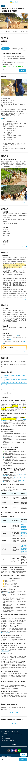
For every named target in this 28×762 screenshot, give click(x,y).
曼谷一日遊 (22, 477)
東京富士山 (23, 524)
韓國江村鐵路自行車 (24, 549)
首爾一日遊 (15, 477)
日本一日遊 (15, 474)
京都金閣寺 (24, 534)
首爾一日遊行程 (5, 632)
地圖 (18, 336)
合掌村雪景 (23, 545)
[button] (23, 755)
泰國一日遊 (5, 476)
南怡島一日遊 (5, 593)
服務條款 (3, 756)
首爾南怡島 (23, 526)
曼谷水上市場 (24, 529)
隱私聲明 (9, 756)
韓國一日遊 (22, 474)
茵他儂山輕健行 (24, 552)
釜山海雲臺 (23, 527)
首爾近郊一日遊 (5, 651)
